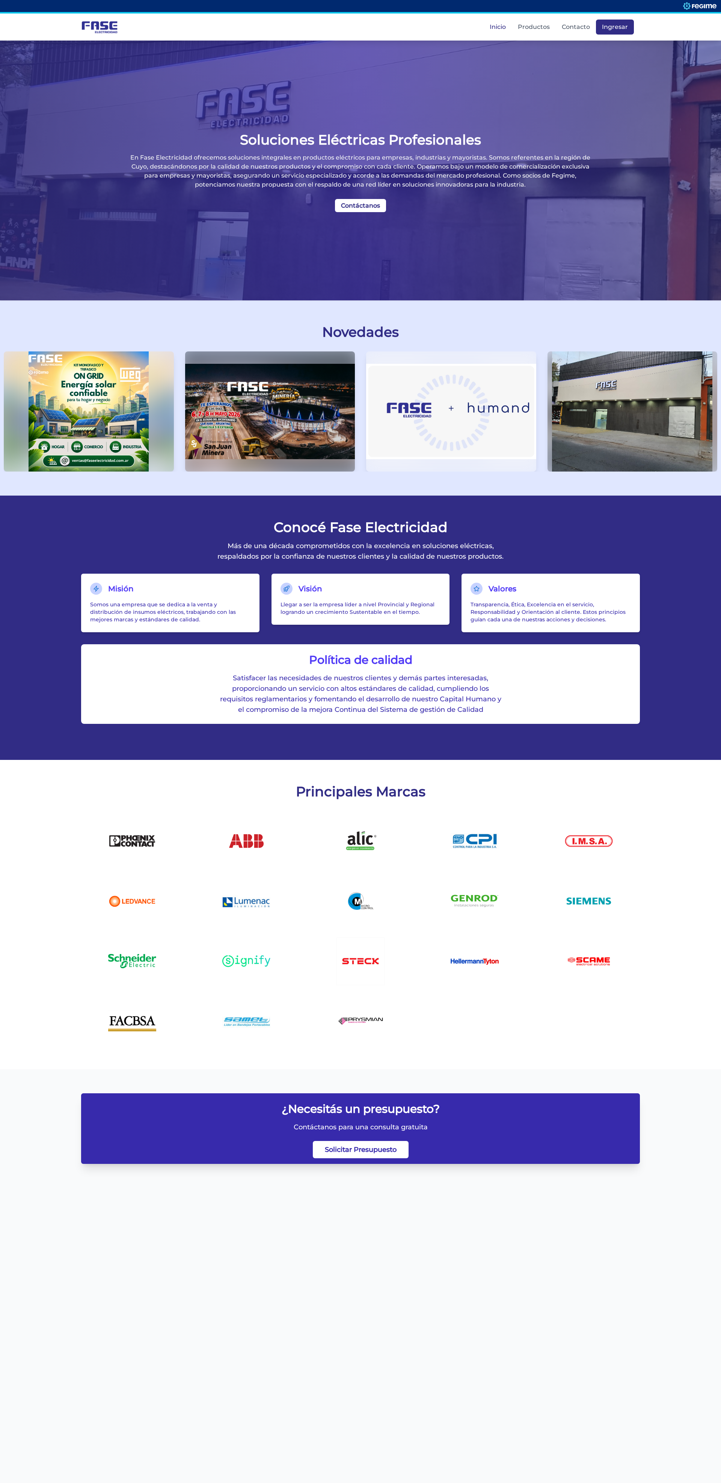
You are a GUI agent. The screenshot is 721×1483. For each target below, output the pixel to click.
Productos (534, 26)
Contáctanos (360, 205)
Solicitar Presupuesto (361, 1149)
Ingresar (615, 26)
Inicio (498, 26)
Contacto (576, 26)
